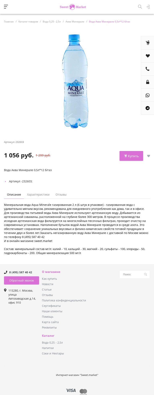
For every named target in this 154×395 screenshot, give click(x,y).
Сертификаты (51, 306)
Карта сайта (50, 322)
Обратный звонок (21, 280)
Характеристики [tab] (38, 194)
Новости (47, 284)
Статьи (47, 289)
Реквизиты (49, 327)
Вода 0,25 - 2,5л (52, 342)
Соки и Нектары (53, 353)
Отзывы (47, 295)
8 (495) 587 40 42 (20, 272)
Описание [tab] (14, 194)
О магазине (51, 272)
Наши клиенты (52, 311)
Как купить (49, 279)
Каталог (48, 336)
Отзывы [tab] (61, 194)
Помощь (47, 316)
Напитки (48, 348)
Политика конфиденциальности (64, 300)
